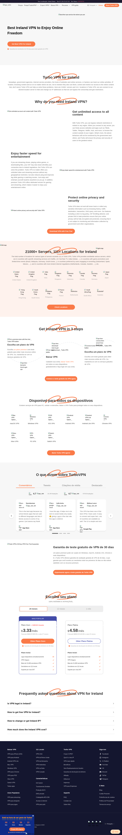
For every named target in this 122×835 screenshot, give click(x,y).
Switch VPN (11, 782)
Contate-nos (67, 801)
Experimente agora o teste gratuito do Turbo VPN (73, 572)
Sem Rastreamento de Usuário (73, 768)
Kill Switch (39, 783)
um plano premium (20, 349)
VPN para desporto (13, 801)
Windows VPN (12, 768)
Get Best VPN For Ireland (21, 44)
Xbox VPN (10, 779)
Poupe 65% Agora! (17, 829)
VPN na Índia (40, 768)
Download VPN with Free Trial (61, 231)
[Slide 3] (64, 533)
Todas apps (11, 786)
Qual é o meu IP (69, 757)
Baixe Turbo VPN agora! (61, 453)
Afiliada (66, 775)
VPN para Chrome (13, 772)
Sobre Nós (67, 804)
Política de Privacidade (106, 801)
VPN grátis (75, 5)
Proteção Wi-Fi (40, 790)
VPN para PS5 (12, 775)
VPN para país (40, 804)
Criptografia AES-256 (42, 797)
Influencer (67, 779)
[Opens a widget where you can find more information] (115, 832)
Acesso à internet (41, 801)
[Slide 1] (55, 533)
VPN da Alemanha (42, 761)
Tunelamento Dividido (43, 786)
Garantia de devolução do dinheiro (75, 772)
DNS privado (40, 793)
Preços (20, 5)
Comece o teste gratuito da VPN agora (61, 379)
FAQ (65, 797)
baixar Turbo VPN (67, 362)
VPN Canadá (40, 772)
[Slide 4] (68, 533)
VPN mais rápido (69, 761)
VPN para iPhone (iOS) (14, 754)
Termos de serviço (105, 804)
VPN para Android (13, 757)
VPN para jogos (12, 804)
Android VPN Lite (12, 761)
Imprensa (67, 782)
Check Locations (61, 307)
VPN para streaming (13, 797)
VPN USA (39, 754)
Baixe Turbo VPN (112, 5)
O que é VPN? (44, 5)
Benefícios (67, 764)
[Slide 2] (60, 533)
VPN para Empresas (70, 786)
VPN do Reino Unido (42, 757)
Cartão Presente (104, 793)
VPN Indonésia (41, 764)
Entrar (101, 5)
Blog (100, 790)
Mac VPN (10, 764)
